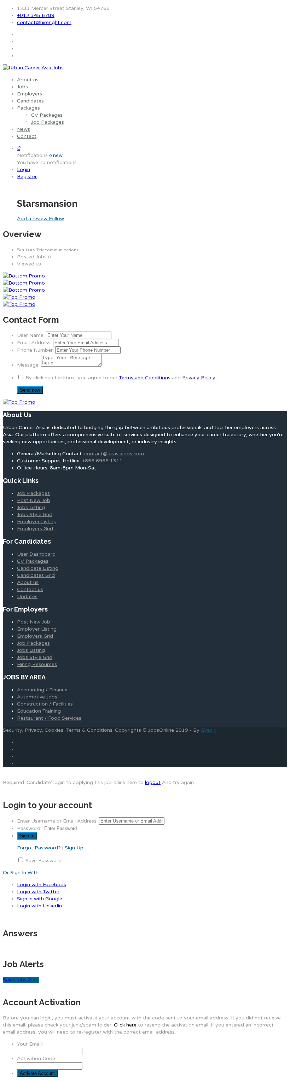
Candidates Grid (36, 575)
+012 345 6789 (35, 15)
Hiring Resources (37, 664)
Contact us (30, 589)
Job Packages (47, 122)
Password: (29, 828)
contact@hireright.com (44, 22)
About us (28, 80)
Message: (28, 365)
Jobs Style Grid (34, 514)
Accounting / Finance (42, 690)
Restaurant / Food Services (49, 718)
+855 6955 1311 (102, 461)
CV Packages (47, 115)
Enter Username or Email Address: (57, 821)
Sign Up (74, 848)
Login (23, 169)
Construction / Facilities (45, 704)
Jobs (22, 87)
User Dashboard (36, 554)
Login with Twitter (38, 892)
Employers (29, 94)
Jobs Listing (31, 507)
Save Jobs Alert (21, 980)
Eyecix (208, 730)
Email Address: (34, 343)
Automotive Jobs (37, 697)
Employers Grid (35, 529)
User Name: (31, 335)
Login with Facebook (41, 885)
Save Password (43, 861)
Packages (28, 108)
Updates (27, 596)
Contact (26, 136)
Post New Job (33, 500)
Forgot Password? (39, 848)
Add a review (33, 219)
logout (153, 782)
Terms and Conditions (144, 378)
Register (27, 177)
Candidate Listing (37, 568)
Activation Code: (36, 1058)
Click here (125, 1025)
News (23, 129)
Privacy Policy (198, 378)
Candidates (30, 101)
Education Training (39, 711)
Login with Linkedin (39, 906)
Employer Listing (37, 522)
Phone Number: (35, 350)
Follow (56, 219)
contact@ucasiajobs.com (114, 454)
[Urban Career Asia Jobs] (33, 68)
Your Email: (30, 1044)
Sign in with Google (39, 899)
